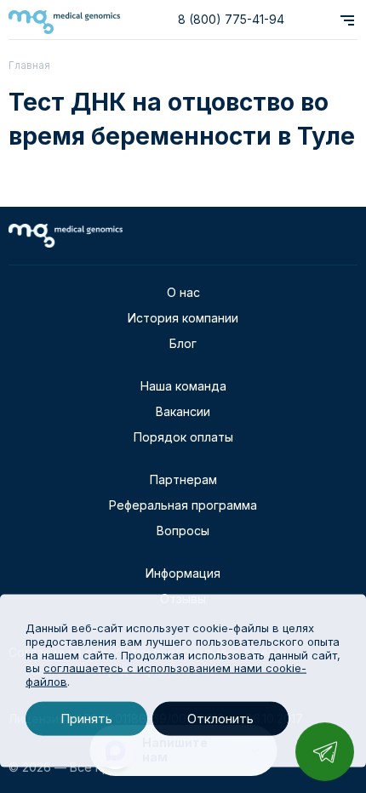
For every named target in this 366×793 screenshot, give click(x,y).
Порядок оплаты (183, 437)
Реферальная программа (183, 505)
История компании (183, 318)
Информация (183, 573)
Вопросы (183, 530)
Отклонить (220, 718)
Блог (183, 343)
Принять (86, 718)
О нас (183, 292)
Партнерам (183, 479)
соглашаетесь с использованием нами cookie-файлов (166, 674)
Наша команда (183, 386)
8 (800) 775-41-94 (231, 19)
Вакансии (183, 411)
